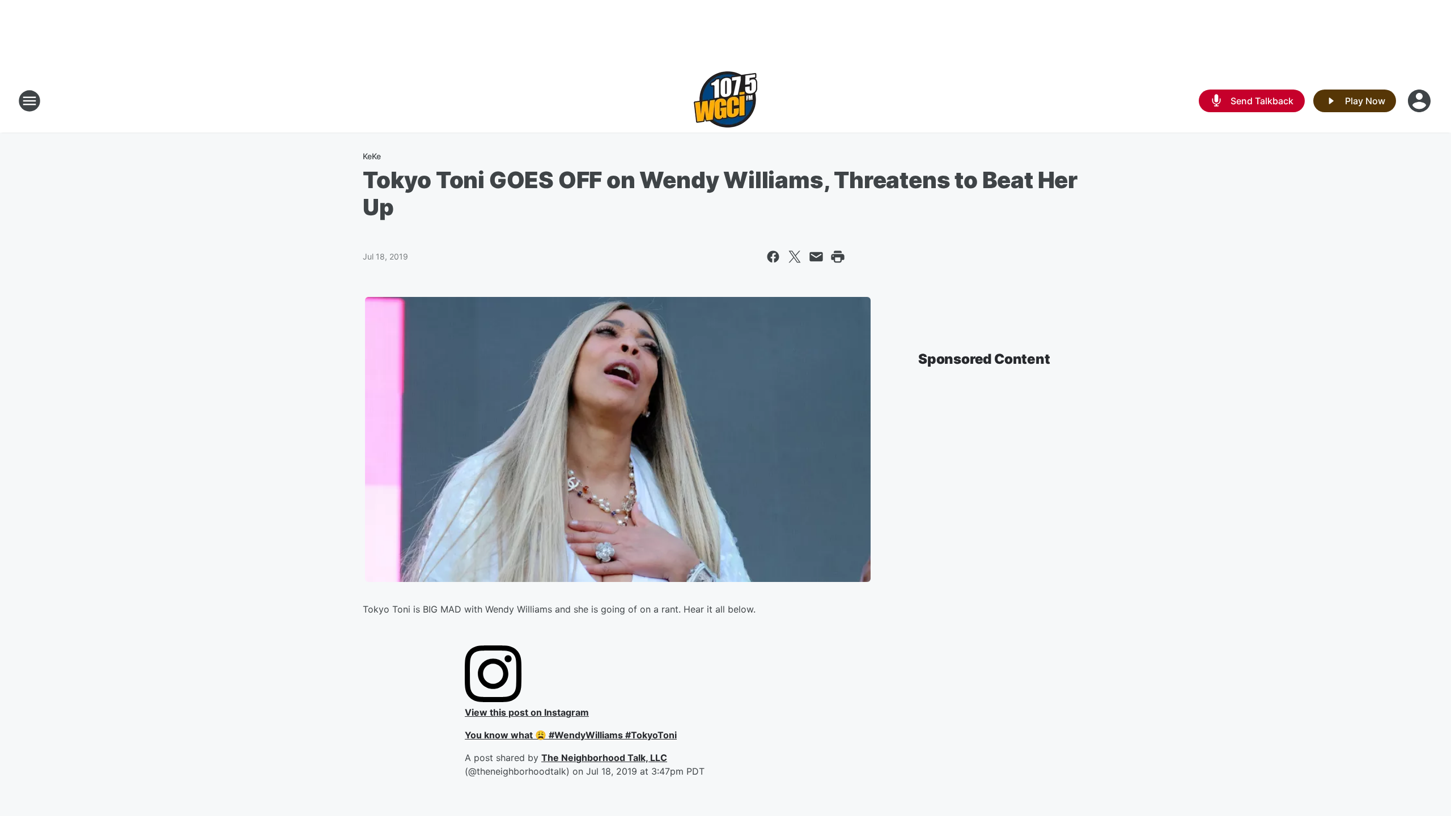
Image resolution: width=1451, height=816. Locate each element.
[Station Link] (725, 100)
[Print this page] (838, 257)
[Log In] (1420, 101)
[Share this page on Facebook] (773, 257)
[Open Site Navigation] (29, 101)
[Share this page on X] (795, 257)
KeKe (372, 156)
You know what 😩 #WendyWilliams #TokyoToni (571, 735)
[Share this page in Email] (816, 257)
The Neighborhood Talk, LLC (604, 757)
